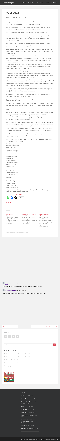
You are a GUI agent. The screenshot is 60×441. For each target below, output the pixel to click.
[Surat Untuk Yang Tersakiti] (30, 219)
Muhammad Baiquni (11, 354)
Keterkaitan (24, 425)
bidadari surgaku (10, 232)
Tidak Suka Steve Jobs (25, 354)
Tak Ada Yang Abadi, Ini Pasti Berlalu (28, 402)
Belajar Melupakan (26, 399)
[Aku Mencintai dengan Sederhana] (47, 220)
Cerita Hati (20, 17)
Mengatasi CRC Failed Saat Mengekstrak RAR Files (28, 420)
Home (23, 2)
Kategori (39, 2)
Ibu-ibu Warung (25, 412)
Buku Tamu (54, 2)
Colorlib (42, 439)
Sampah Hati (28, 17)
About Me (30, 2)
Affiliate (47, 2)
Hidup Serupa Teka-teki (27, 415)
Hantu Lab (16, 363)
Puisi (24, 17)
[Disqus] (30, 258)
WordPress (55, 439)
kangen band (18, 232)
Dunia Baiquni (8, 3)
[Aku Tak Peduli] (14, 219)
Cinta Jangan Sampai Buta (28, 428)
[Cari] (54, 344)
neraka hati (25, 232)
